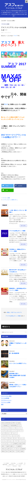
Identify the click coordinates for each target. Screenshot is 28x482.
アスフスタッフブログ (14, 8)
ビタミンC (22, 438)
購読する (7, 326)
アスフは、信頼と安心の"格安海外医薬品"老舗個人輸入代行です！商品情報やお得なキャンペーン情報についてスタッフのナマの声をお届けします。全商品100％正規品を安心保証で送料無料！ (14, 474)
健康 (2, 404)
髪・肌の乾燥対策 (14, 353)
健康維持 (19, 446)
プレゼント (10, 441)
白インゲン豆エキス (15, 448)
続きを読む (23, 225)
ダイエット (8, 433)
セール (3, 433)
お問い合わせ (11, 464)
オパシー (13, 428)
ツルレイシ (14, 433)
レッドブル (10, 443)
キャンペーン (19, 428)
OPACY (14, 422)
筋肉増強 (23, 448)
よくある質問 (20, 463)
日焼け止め (4, 448)
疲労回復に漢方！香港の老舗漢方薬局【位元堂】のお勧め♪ (17, 375)
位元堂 (20, 443)
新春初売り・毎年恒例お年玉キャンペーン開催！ (17, 289)
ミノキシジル (22, 441)
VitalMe (18, 422)
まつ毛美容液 (4, 425)
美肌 (10, 451)
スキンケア (20, 430)
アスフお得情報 (5, 398)
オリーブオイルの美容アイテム (17, 363)
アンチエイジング (5, 428)
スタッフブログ (19, 464)
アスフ (15, 35)
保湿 (24, 443)
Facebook (15, 466)
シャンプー (14, 430)
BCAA (3, 422)
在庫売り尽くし (14, 199)
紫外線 (3, 451)
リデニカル (4, 443)
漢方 (9, 448)
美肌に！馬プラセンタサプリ (14, 312)
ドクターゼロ (16, 435)
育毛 (18, 451)
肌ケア (14, 451)
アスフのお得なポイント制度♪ (17, 230)
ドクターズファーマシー (7, 435)
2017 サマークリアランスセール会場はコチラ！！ (13, 136)
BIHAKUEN (8, 422)
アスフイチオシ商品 (6, 396)
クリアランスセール (6, 199)
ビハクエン (4, 441)
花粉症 (22, 451)
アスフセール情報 (6, 197)
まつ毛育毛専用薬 (12, 425)
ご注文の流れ (13, 463)
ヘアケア (16, 441)
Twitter (19, 466)
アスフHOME (6, 463)
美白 (7, 451)
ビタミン (16, 438)
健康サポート (13, 446)
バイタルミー (4, 438)
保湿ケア (3, 446)
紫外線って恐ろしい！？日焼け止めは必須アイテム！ (17, 385)
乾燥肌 (15, 443)
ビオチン (11, 438)
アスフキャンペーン (6, 400)
